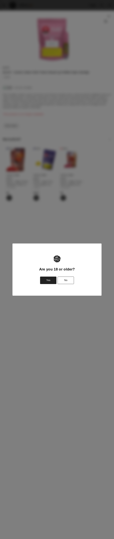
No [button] (65, 280)
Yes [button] (48, 280)
